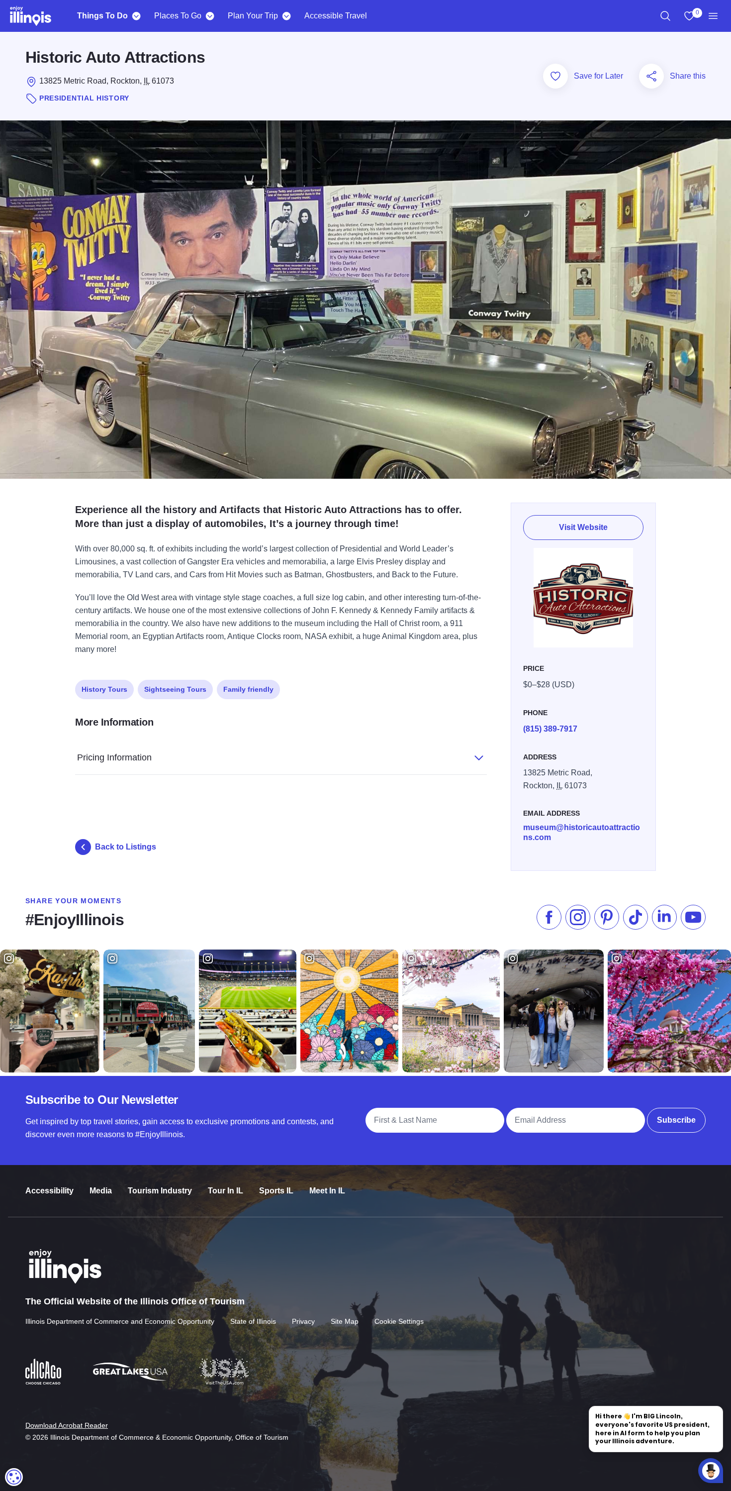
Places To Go (177, 15)
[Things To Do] (136, 16)
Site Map (345, 1321)
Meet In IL (327, 1190)
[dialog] (14, 1477)
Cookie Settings (399, 1321)
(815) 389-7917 (550, 729)
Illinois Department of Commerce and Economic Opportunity (119, 1321)
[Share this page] (651, 76)
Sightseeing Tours (175, 689)
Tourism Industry (160, 1190)
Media (101, 1190)
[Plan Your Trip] (286, 16)
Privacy (303, 1321)
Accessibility (49, 1190)
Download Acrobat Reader (66, 1425)
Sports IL (276, 1190)
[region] (665, 16)
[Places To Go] (209, 16)
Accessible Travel (335, 15)
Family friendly (248, 689)
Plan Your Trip (253, 15)
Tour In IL (225, 1190)
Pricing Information (114, 757)
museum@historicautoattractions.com (581, 832)
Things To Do (102, 15)
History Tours (104, 689)
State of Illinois (253, 1321)
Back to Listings (125, 847)
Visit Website (583, 527)
